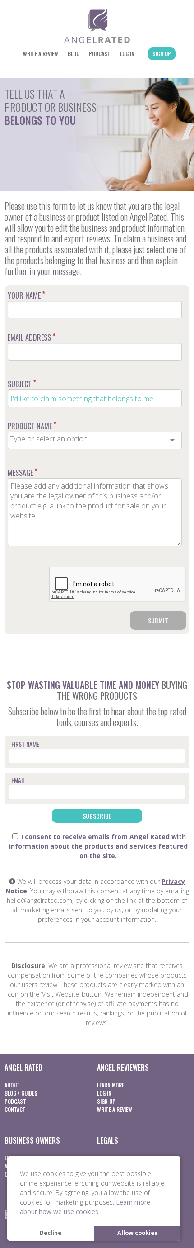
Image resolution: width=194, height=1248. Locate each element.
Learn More (110, 1085)
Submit (158, 620)
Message (22, 472)
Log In (127, 53)
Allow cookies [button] (137, 1233)
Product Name (32, 426)
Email (18, 780)
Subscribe (97, 816)
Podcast (100, 53)
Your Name (26, 295)
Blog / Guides (21, 1093)
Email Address (31, 337)
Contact (15, 1109)
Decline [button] (50, 1233)
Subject (22, 384)
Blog (73, 53)
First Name (25, 744)
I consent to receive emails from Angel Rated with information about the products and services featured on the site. (98, 846)
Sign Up (161, 53)
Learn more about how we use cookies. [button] (85, 1207)
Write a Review (40, 53)
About (12, 1085)
